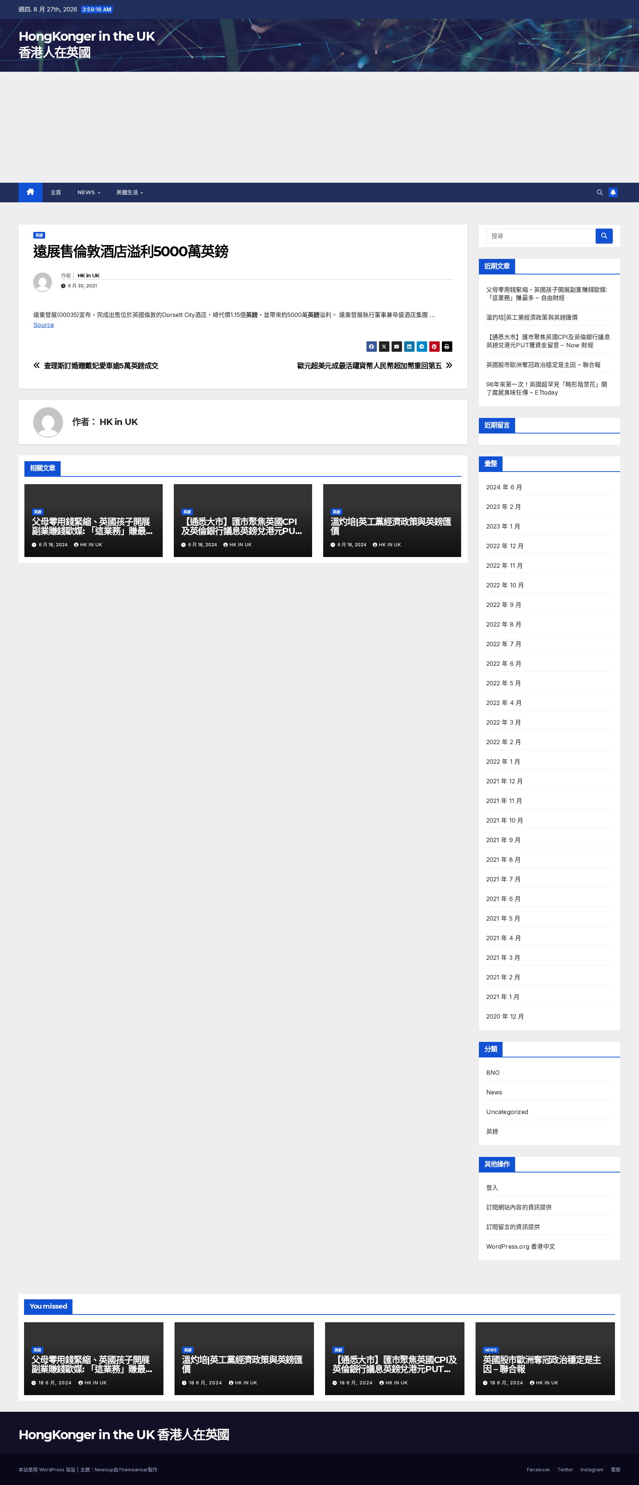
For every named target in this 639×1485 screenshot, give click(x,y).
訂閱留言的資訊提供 (513, 1227)
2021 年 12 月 (504, 781)
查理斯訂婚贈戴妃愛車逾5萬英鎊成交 (101, 366)
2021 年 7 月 (503, 879)
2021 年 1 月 (503, 996)
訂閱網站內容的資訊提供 (519, 1207)
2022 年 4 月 (504, 702)
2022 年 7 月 (504, 644)
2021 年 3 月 (503, 957)
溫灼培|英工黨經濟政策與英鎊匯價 (391, 526)
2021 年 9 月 (503, 840)
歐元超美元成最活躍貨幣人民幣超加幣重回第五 (369, 366)
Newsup (104, 1469)
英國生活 (128, 192)
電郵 (616, 1469)
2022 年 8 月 (504, 624)
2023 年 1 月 (503, 526)
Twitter (565, 1469)
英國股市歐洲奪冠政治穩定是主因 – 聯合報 (543, 364)
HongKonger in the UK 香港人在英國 (123, 1434)
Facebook (538, 1469)
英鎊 (39, 235)
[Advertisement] (319, 127)
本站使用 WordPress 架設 (47, 1469)
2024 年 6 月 (504, 487)
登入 (492, 1187)
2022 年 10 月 (505, 585)
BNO (493, 1072)
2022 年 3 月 (503, 722)
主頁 (56, 192)
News (87, 192)
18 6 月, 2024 (55, 1383)
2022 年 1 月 (503, 761)
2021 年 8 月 (503, 859)
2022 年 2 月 (503, 742)
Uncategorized (507, 1112)
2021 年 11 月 (504, 800)
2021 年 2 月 (503, 977)
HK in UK (88, 275)
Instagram (592, 1469)
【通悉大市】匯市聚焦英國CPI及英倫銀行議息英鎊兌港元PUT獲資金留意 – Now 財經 (241, 531)
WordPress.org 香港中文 (520, 1246)
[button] (600, 192)
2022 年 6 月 (504, 663)
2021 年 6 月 (503, 898)
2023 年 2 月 (503, 506)
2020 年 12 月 (505, 1016)
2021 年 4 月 (503, 938)
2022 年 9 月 (504, 604)
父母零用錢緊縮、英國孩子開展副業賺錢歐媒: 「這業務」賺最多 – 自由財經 (93, 531)
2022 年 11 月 (504, 565)
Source (43, 324)
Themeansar (133, 1469)
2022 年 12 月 (505, 546)
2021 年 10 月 (505, 820)
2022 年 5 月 (503, 683)
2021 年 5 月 (503, 918)
